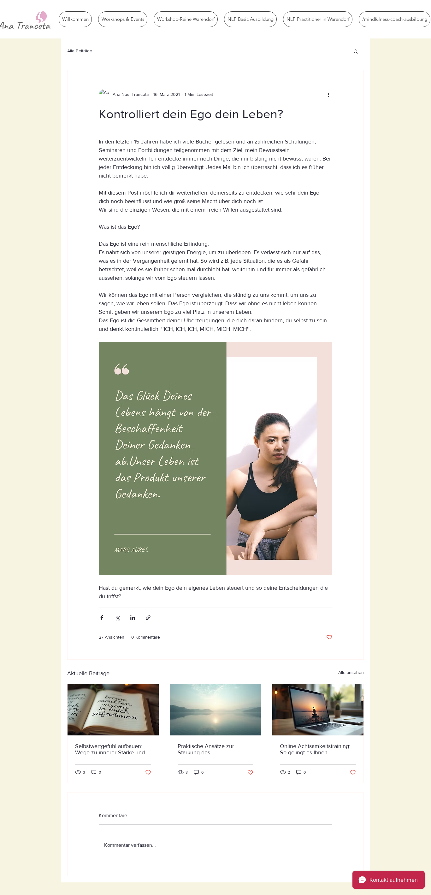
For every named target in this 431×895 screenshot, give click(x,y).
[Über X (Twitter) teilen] (117, 618)
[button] (356, 51)
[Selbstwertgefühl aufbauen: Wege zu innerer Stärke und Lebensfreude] (113, 709)
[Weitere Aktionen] (328, 94)
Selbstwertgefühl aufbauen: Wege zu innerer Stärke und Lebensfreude (110, 749)
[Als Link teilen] (148, 618)
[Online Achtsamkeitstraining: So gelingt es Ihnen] (317, 709)
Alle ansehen (351, 672)
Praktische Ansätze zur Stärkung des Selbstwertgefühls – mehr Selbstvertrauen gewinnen (210, 749)
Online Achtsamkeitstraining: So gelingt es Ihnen (315, 749)
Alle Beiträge (79, 50)
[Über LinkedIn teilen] (133, 618)
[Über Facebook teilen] (102, 618)
